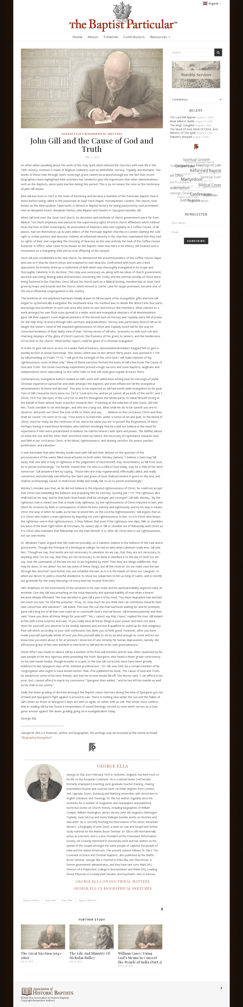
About (93, 37)
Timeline (110, 37)
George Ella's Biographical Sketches (92, 134)
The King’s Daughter (182, 125)
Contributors (134, 37)
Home (77, 37)
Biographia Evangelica (36, 737)
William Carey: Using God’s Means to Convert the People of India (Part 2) (140, 957)
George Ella (112, 766)
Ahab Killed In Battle (182, 121)
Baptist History (31, 900)
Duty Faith (50, 900)
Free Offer (67, 900)
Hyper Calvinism (87, 900)
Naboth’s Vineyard (181, 137)
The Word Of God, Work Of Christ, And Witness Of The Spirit (194, 131)
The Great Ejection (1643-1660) (41, 955)
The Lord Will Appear (183, 117)
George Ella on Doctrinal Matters (113, 881)
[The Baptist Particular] (121, 16)
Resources (158, 37)
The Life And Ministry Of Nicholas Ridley (89, 955)
